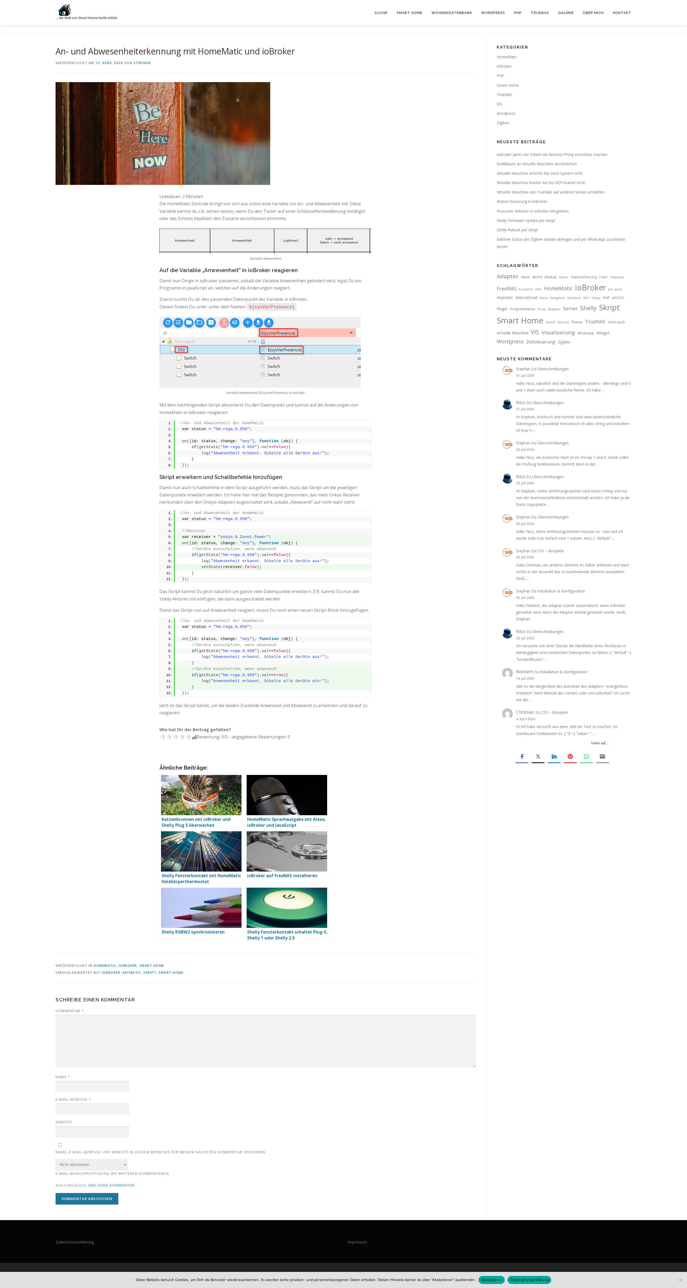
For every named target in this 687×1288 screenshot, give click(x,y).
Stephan (142, 63)
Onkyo (596, 298)
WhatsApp (585, 333)
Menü (544, 298)
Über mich (593, 13)
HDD (538, 289)
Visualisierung (558, 332)
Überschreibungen (553, 368)
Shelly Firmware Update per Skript (526, 220)
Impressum (357, 1242)
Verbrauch (616, 322)
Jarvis (618, 289)
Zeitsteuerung (540, 342)
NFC (586, 298)
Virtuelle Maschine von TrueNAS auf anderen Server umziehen (550, 192)
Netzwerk (574, 298)
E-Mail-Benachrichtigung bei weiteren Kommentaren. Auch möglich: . (113, 1179)
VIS (499, 104)
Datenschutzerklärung (75, 1242)
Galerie (566, 13)
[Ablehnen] (680, 1280)
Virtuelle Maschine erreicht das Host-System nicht (540, 173)
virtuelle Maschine (512, 332)
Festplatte (617, 277)
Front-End (526, 289)
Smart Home (409, 13)
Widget (603, 332)
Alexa (525, 277)
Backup (551, 277)
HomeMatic (105, 965)
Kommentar (70, 1010)
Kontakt (622, 13)
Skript (149, 972)
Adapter (507, 276)
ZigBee (503, 122)
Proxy (542, 309)
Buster (563, 277)
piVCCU (618, 297)
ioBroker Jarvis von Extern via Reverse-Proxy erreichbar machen (552, 154)
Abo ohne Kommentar (111, 1185)
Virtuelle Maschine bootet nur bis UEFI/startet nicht (541, 182)
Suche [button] (381, 13)
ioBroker (128, 965)
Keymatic (132, 972)
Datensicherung (584, 277)
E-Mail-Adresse (73, 1099)
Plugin (502, 308)
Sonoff (550, 322)
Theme (577, 322)
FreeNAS (506, 288)
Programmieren (522, 308)
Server (570, 308)
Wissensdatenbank (452, 13)
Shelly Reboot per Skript (517, 229)
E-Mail (603, 277)
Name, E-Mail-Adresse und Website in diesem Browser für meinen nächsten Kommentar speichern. (161, 1152)
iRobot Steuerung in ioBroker (522, 201)
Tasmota (563, 322)
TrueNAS (540, 13)
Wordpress (506, 113)
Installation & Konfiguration (561, 591)
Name (63, 1076)
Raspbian (554, 309)
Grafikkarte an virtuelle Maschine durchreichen (537, 163)
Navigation (557, 298)
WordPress (493, 13)
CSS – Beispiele (550, 550)
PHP (518, 13)
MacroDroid (526, 297)
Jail (610, 289)
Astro (537, 276)
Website (64, 1121)
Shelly (588, 308)
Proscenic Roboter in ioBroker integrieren (533, 211)
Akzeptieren (491, 1280)
